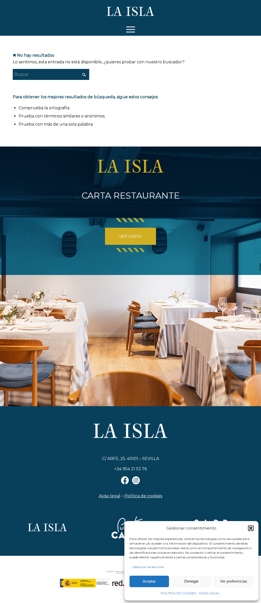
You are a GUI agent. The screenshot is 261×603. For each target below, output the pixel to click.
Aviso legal (109, 495)
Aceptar (149, 581)
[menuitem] (130, 29)
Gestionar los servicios (148, 567)
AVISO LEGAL (209, 593)
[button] (250, 528)
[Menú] (130, 29)
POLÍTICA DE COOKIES (178, 593)
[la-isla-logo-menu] (130, 11)
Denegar (191, 581)
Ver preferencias (233, 581)
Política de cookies (143, 495)
